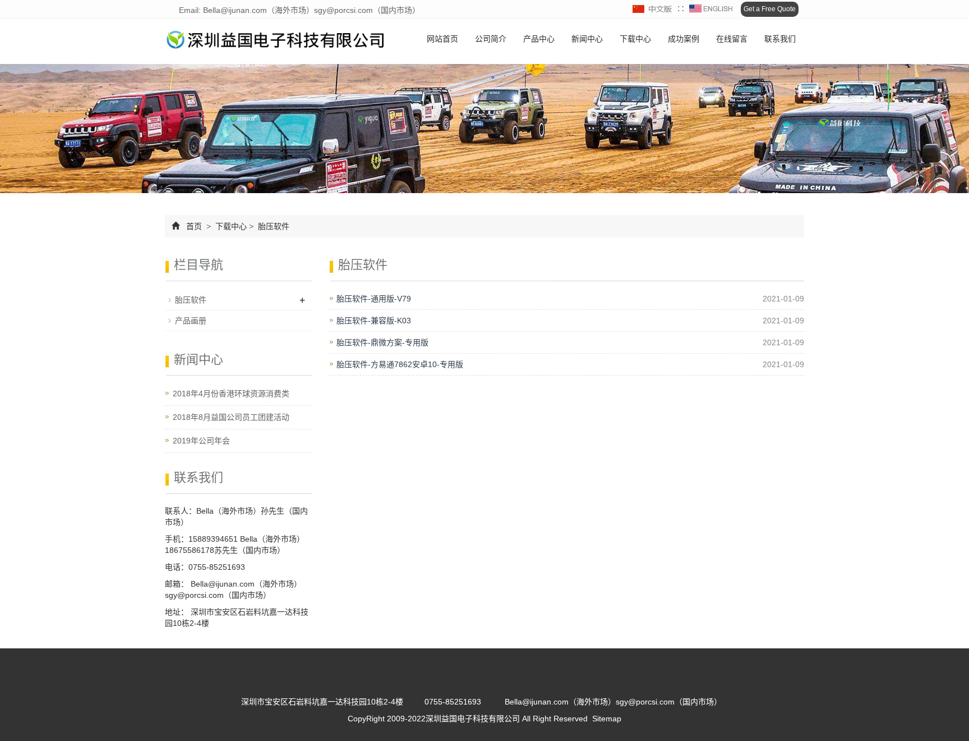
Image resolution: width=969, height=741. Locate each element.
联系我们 (780, 38)
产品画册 (190, 320)
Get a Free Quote (770, 9)
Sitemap (606, 718)
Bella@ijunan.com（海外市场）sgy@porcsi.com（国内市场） (613, 701)
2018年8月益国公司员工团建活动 (231, 417)
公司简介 (490, 38)
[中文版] (653, 9)
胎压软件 (272, 226)
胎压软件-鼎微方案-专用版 (382, 342)
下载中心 (635, 38)
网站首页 (442, 38)
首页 (194, 226)
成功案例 (683, 38)
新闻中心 (587, 38)
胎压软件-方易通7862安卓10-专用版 (399, 364)
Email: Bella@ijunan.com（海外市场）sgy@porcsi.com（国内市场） (298, 10)
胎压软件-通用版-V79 (373, 298)
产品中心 (539, 38)
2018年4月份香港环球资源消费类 (231, 393)
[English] (711, 9)
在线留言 (731, 38)
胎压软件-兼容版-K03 (373, 320)
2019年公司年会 (201, 440)
